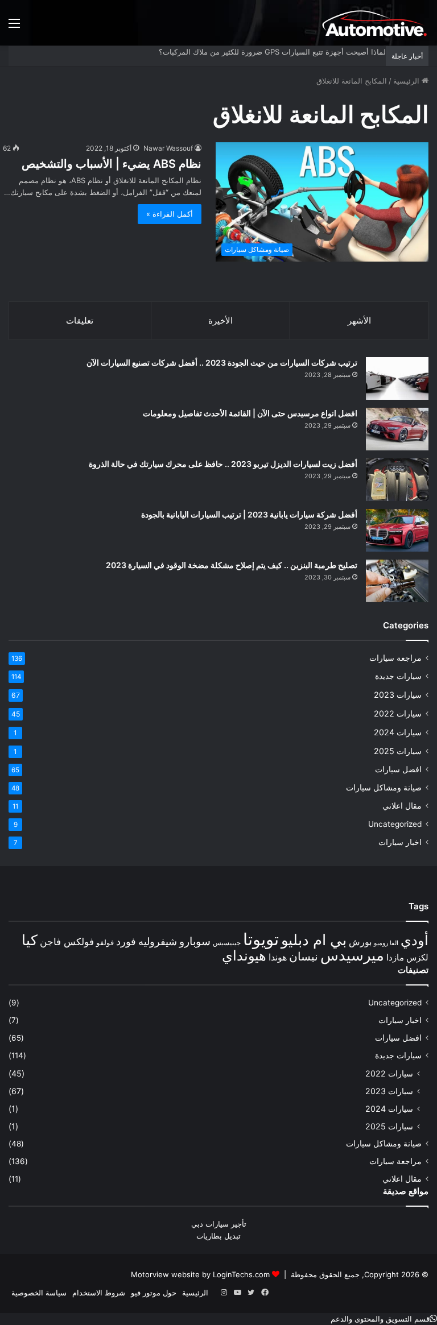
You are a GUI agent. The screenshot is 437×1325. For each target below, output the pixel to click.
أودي (414, 940)
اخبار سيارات (400, 842)
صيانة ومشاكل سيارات (384, 787)
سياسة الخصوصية (39, 1292)
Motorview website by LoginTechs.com (200, 1274)
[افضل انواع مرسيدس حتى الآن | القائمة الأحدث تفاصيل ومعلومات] (397, 429)
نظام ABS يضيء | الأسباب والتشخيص (111, 164)
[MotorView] (374, 23)
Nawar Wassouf (168, 148)
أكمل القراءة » (169, 213)
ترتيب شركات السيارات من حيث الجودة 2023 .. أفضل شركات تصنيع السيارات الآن (221, 362)
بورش (360, 942)
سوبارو (195, 941)
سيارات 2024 (398, 732)
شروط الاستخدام (98, 1292)
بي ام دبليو (314, 940)
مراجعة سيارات (395, 658)
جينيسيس (227, 942)
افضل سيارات (398, 769)
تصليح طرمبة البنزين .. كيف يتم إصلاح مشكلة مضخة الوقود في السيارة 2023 (231, 565)
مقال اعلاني (402, 805)
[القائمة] (14, 27)
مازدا (395, 957)
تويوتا (261, 939)
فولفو (105, 942)
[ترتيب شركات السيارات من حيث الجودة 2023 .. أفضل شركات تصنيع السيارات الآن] (397, 378)
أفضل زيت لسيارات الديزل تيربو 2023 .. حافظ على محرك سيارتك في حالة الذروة (223, 464)
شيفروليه (157, 941)
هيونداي (244, 955)
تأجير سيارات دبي (218, 1223)
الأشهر (359, 320)
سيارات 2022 (398, 713)
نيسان (303, 956)
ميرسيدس (352, 955)
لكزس (417, 957)
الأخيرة (220, 320)
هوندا (278, 957)
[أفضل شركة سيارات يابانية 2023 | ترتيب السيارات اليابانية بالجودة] (397, 530)
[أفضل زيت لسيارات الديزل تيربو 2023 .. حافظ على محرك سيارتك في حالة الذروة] (397, 479)
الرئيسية (407, 80)
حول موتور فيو (153, 1292)
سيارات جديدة (398, 676)
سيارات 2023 (398, 694)
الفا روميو (386, 943)
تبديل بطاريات (218, 1235)
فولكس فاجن (67, 941)
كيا (30, 940)
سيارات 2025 (398, 751)
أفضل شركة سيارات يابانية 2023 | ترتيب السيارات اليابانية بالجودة (249, 514)
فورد (126, 941)
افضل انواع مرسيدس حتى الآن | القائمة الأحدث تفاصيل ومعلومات (250, 413)
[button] (384, 1318)
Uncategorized (395, 824)
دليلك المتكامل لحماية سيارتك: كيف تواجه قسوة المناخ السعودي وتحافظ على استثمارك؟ (247, 51)
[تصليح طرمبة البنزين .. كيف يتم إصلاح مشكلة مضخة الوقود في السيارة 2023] (397, 581)
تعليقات (79, 320)
